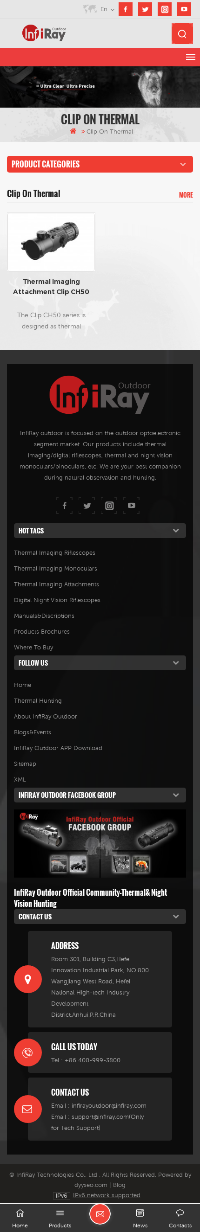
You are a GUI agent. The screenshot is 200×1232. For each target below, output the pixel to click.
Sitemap (25, 763)
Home (22, 684)
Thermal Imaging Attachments (56, 584)
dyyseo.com (90, 1184)
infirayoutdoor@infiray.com (109, 1105)
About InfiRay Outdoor (45, 716)
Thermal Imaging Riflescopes (54, 552)
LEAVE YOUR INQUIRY (100, 1214)
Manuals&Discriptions (44, 615)
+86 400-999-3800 (92, 1060)
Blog (119, 1184)
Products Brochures (42, 631)
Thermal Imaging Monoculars (55, 568)
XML (20, 779)
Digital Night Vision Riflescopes (57, 600)
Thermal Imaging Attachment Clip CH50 (51, 286)
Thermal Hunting (38, 700)
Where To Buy (33, 647)
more (186, 194)
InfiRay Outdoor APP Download (58, 747)
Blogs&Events (32, 732)
